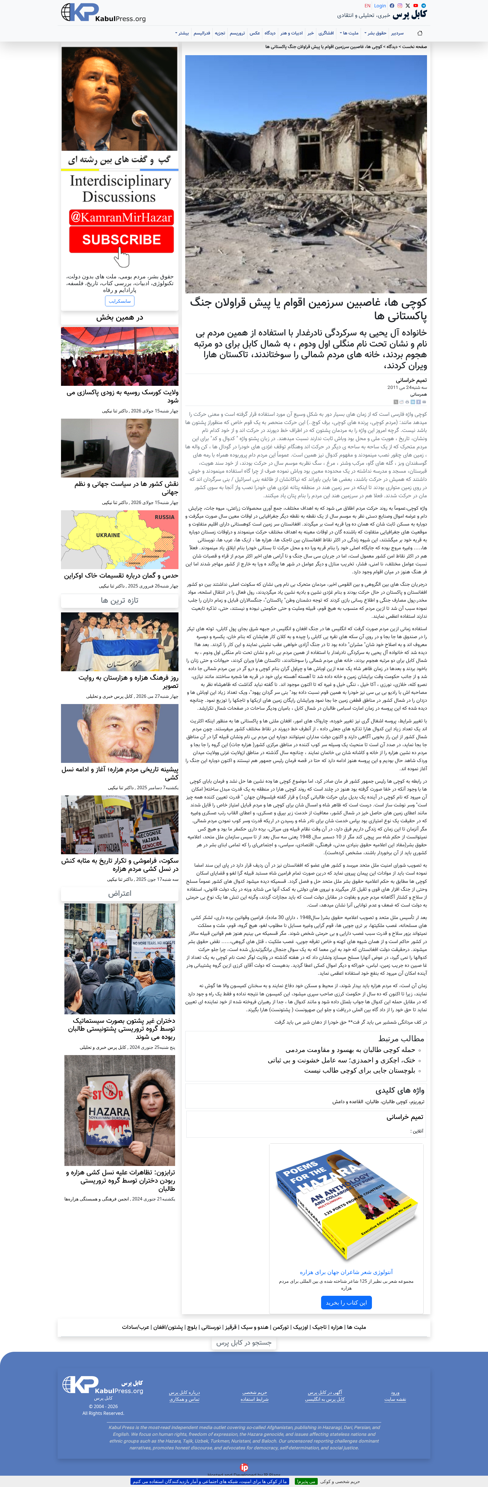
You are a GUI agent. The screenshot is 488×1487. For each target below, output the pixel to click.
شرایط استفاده (255, 1399)
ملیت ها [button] (350, 33)
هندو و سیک (255, 1327)
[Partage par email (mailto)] (424, 402)
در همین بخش (119, 317)
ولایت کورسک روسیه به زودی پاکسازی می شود (122, 396)
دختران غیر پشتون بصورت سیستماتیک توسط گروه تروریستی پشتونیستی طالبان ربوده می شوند (121, 1029)
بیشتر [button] (183, 33)
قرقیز (231, 1327)
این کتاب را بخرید (346, 1302)
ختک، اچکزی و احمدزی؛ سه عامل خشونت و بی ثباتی (341, 1059)
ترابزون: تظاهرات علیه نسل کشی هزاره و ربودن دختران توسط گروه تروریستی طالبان (120, 1181)
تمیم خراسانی (411, 380)
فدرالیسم (202, 33)
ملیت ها (356, 1327)
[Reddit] (401, 402)
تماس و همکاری (184, 1399)
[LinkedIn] (413, 402)
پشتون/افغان (168, 1327)
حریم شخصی (254, 1392)
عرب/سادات (135, 1327)
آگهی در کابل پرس (325, 1392)
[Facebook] (418, 402)
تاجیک (319, 1327)
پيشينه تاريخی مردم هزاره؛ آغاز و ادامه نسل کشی (120, 773)
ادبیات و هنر (291, 33)
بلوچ (192, 1327)
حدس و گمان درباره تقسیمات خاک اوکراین (121, 576)
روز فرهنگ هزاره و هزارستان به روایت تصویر (128, 682)
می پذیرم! (306, 1481)
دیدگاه (270, 33)
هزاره (337, 1327)
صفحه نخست (414, 47)
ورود (395, 1392)
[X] (396, 402)
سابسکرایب (120, 301)
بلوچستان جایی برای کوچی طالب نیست (359, 1070)
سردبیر (397, 33)
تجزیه (220, 33)
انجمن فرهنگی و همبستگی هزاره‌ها (96, 1199)
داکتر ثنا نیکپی (115, 411)
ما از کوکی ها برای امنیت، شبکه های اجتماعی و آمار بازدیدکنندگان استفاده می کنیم (210, 1481)
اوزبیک (300, 1327)
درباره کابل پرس (184, 1392)
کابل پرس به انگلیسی (325, 1399)
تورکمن (281, 1327)
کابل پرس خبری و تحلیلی (109, 696)
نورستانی (211, 1327)
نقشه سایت (395, 1399)
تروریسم (237, 33)
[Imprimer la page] (407, 402)
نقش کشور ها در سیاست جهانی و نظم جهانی (126, 488)
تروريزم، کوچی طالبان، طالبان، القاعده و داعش (378, 1102)
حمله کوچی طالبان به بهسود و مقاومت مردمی (350, 1049)
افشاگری (326, 33)
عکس (255, 33)
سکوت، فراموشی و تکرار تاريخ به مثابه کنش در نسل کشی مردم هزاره (119, 865)
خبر (311, 33)
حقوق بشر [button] (376, 33)
